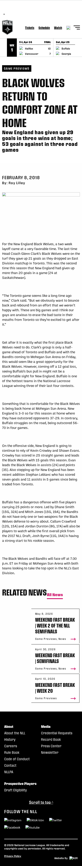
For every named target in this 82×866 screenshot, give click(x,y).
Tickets (29, 28)
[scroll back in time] (3, 47)
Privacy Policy (12, 856)
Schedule (44, 28)
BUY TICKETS (50, 9)
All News (55, 595)
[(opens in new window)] (12, 827)
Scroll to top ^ (41, 802)
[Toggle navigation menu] (77, 28)
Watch (58, 28)
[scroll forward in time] (78, 47)
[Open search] (68, 28)
